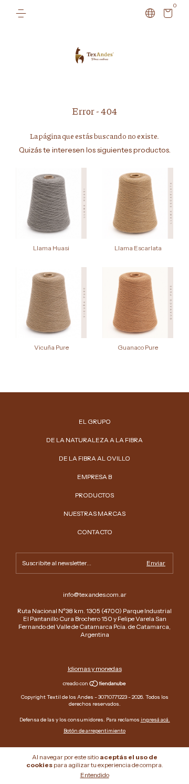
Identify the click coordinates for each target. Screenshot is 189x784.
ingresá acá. (155, 719)
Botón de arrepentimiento (94, 730)
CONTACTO (94, 532)
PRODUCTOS (94, 495)
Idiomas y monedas (95, 669)
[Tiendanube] (95, 684)
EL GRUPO (95, 421)
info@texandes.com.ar (95, 594)
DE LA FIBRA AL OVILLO (94, 458)
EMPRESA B (94, 477)
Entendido (94, 775)
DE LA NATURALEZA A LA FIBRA (94, 440)
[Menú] (23, 13)
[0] (166, 15)
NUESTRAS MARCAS (94, 513)
